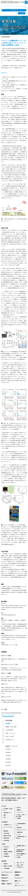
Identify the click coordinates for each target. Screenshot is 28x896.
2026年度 (8, 749)
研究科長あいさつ (7, 812)
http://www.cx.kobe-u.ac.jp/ (7, 715)
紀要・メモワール (10, 733)
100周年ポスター (10, 739)
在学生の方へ (6, 846)
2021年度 (8, 765)
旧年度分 (19, 857)
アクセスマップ (19, 878)
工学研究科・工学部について (8, 809)
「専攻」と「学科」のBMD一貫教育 (21, 815)
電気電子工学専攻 (7, 835)
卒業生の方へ (5, 880)
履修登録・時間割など (8, 851)
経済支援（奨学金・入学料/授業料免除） (21, 850)
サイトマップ (17, 883)
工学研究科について (8, 824)
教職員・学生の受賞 (11, 726)
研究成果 (8, 723)
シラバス (19, 834)
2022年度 (8, 762)
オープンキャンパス (6, 872)
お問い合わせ (14, 10)
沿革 (5, 817)
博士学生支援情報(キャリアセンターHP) (21, 854)
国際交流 (19, 810)
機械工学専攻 (6, 838)
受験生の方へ (5, 875)
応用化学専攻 (6, 840)
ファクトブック (20, 812)
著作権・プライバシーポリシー (20, 885)
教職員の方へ (18, 872)
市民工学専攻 (6, 833)
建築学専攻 (6, 831)
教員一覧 (19, 807)
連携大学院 (19, 827)
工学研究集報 (9, 730)
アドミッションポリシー (8, 828)
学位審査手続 (6, 856)
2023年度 (8, 759)
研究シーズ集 (9, 736)
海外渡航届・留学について (21, 846)
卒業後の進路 (19, 832)
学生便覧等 (6, 853)
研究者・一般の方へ (6, 883)
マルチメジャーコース (21, 829)
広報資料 (19, 818)
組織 (5, 815)
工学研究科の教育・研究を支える (21, 837)
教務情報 (5, 849)
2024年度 (8, 755)
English (22, 13)
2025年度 (8, 752)
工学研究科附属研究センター (21, 824)
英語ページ (18, 880)
